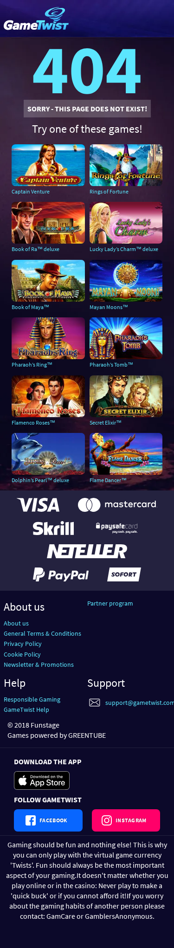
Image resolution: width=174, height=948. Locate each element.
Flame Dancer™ (108, 480)
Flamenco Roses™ (33, 422)
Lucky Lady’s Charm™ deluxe (124, 248)
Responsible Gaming (32, 699)
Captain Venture (31, 191)
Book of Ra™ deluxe (35, 248)
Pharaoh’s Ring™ (32, 364)
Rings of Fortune (109, 191)
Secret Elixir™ (106, 422)
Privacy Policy (23, 643)
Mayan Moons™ (109, 306)
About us (16, 623)
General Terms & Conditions (42, 633)
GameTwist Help (26, 709)
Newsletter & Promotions (39, 664)
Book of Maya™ (30, 306)
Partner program (110, 603)
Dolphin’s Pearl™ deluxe (40, 480)
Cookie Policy (22, 654)
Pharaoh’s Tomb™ (111, 364)
